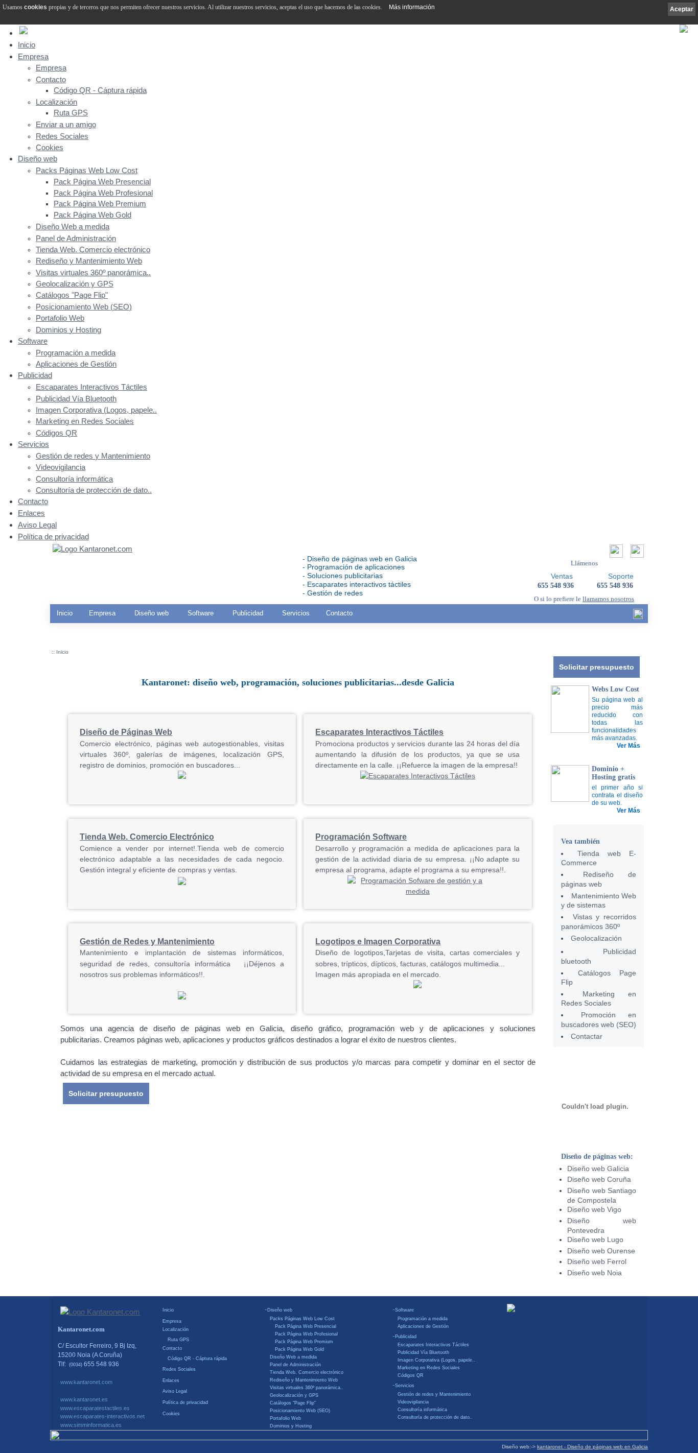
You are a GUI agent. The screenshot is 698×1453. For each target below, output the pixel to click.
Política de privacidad (53, 536)
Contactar (586, 1036)
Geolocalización (596, 938)
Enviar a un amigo (66, 125)
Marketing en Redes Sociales (85, 421)
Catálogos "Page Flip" (72, 295)
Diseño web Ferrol (596, 1261)
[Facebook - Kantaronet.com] (638, 616)
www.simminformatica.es (91, 1425)
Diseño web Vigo (594, 1209)
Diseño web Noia (594, 1273)
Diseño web (37, 158)
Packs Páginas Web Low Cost (86, 170)
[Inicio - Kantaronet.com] (92, 549)
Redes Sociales (62, 136)
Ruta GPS (71, 113)
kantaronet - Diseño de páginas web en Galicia (592, 1446)
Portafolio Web (60, 318)
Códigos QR (56, 433)
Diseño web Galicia (598, 1168)
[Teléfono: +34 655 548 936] (635, 553)
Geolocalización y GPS (74, 284)
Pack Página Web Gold (92, 215)
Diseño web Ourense (601, 1251)
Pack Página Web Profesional (103, 193)
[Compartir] (614, 553)
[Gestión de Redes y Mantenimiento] (182, 997)
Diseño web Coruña (599, 1179)
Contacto (51, 80)
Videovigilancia (60, 467)
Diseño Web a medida (72, 227)
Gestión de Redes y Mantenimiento (147, 941)
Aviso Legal (37, 524)
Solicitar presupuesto (596, 667)
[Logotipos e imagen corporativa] (417, 986)
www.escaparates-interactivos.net (102, 1416)
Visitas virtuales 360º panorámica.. (93, 273)
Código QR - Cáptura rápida (100, 90)
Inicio (26, 44)
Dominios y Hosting (68, 330)
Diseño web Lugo (595, 1239)
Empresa (33, 56)
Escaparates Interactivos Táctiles (91, 387)
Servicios (33, 444)
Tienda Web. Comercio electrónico (93, 250)
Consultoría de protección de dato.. (94, 490)
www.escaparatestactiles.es (95, 1408)
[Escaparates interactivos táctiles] (417, 776)
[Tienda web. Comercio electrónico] (182, 884)
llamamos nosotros (608, 599)
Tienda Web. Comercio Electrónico (147, 836)
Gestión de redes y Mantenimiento (93, 456)
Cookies (49, 148)
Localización (56, 102)
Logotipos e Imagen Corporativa (377, 941)
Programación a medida (75, 353)
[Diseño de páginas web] (182, 776)
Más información (412, 7)
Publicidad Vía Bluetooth (76, 399)
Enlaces (31, 513)
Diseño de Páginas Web (126, 731)
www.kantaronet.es (84, 1399)
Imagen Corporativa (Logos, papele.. (96, 410)
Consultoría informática (74, 479)
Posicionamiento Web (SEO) (84, 307)
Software (33, 341)
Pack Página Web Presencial (102, 182)
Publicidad (35, 375)
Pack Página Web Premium (100, 204)
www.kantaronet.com (86, 1382)
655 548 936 (615, 585)
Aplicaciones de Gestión (76, 364)
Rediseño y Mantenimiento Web (89, 261)
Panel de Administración (76, 238)
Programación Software (361, 836)
